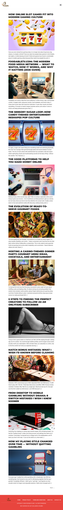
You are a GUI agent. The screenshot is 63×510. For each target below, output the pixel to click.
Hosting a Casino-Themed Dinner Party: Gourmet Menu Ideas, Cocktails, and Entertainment (31, 254)
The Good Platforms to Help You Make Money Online (28, 160)
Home (18, 500)
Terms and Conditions (39, 500)
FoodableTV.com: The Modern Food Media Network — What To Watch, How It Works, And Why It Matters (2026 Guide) (31, 65)
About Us (49, 500)
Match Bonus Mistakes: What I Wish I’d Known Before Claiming (31, 351)
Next (52, 487)
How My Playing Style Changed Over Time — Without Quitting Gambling (30, 444)
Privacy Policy (26, 500)
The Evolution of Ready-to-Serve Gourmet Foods (27, 208)
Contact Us (57, 500)
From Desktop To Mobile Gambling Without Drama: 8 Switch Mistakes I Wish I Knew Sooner (29, 397)
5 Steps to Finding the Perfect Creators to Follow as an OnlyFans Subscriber (29, 302)
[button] (60, 5)
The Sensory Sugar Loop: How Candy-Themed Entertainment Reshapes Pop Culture (29, 115)
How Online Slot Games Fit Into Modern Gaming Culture (30, 16)
